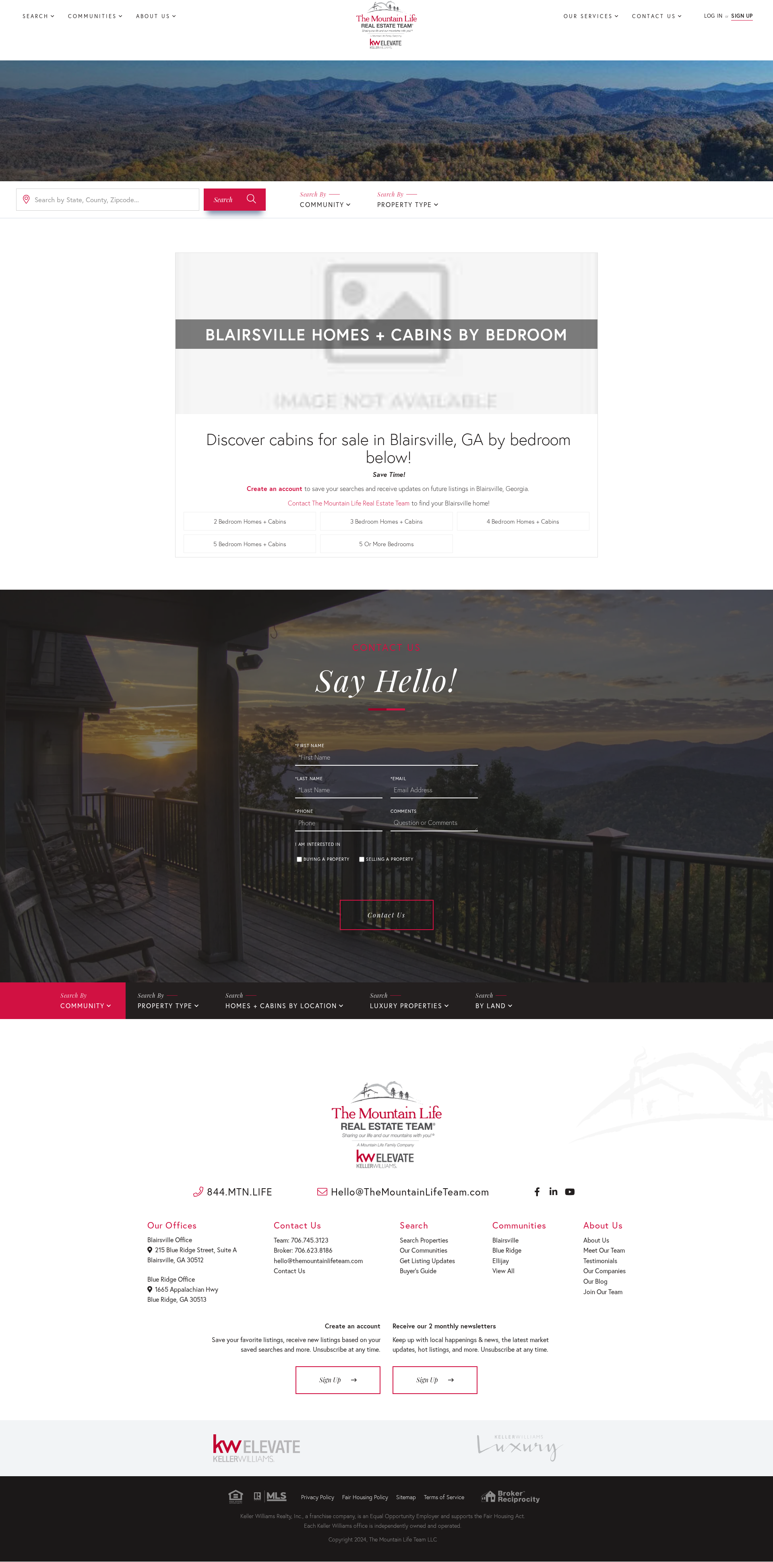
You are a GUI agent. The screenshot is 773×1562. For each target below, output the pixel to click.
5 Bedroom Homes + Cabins (249, 544)
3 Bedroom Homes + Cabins (386, 521)
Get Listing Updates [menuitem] (427, 1260)
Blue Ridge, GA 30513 (177, 1299)
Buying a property (326, 859)
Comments (404, 811)
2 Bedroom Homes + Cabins (250, 521)
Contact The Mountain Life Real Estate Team (348, 503)
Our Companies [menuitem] (604, 1270)
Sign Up (742, 15)
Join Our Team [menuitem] (602, 1291)
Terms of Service (444, 1497)
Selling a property (389, 859)
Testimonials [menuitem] (600, 1260)
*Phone (304, 811)
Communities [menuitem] (92, 16)
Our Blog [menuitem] (595, 1281)
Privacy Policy (317, 1497)
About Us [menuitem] (153, 16)
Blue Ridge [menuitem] (506, 1250)
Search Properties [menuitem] (424, 1240)
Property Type (404, 204)
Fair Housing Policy (365, 1497)
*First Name (309, 745)
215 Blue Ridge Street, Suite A (196, 1249)
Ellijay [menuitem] (500, 1260)
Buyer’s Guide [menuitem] (418, 1270)
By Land (490, 1005)
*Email (398, 778)
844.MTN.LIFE (238, 1191)
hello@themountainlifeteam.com (318, 1260)
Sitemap (406, 1497)
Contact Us (386, 915)
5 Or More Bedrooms (386, 544)
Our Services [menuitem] (588, 16)
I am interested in (318, 844)
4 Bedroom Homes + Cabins (523, 521)
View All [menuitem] (503, 1270)
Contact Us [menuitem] (654, 16)
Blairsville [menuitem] (505, 1240)
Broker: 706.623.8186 (303, 1250)
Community (322, 204)
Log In (713, 15)
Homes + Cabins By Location (281, 1005)
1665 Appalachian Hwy (186, 1289)
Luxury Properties (406, 1005)
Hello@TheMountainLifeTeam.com (408, 1191)
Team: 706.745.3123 (301, 1240)
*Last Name (309, 778)
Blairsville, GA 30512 (175, 1259)
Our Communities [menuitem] (423, 1250)
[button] (235, 200)
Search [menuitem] (36, 16)
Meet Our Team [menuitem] (604, 1250)
